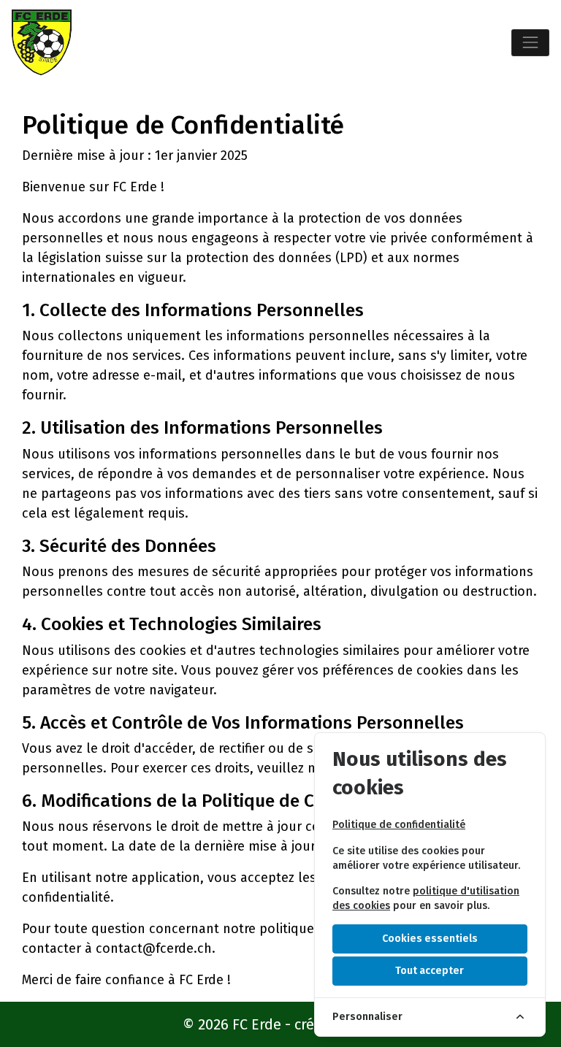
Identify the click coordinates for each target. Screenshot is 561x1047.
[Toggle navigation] (530, 42)
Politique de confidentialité (398, 824)
